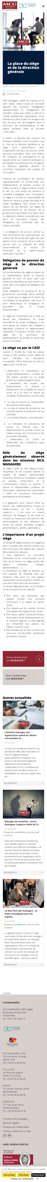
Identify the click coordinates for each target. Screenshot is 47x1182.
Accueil (5, 86)
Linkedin (5, 1136)
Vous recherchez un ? (16, 659)
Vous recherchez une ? (16, 677)
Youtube (9, 1136)
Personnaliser (38, 1175)
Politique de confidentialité (16, 1127)
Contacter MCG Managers (15, 1118)
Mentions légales (11, 1122)
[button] (43, 6)
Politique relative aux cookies (17, 1131)
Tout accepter (9, 1175)
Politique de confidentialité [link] (22, 1179)
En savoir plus (10, 783)
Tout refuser (24, 1175)
